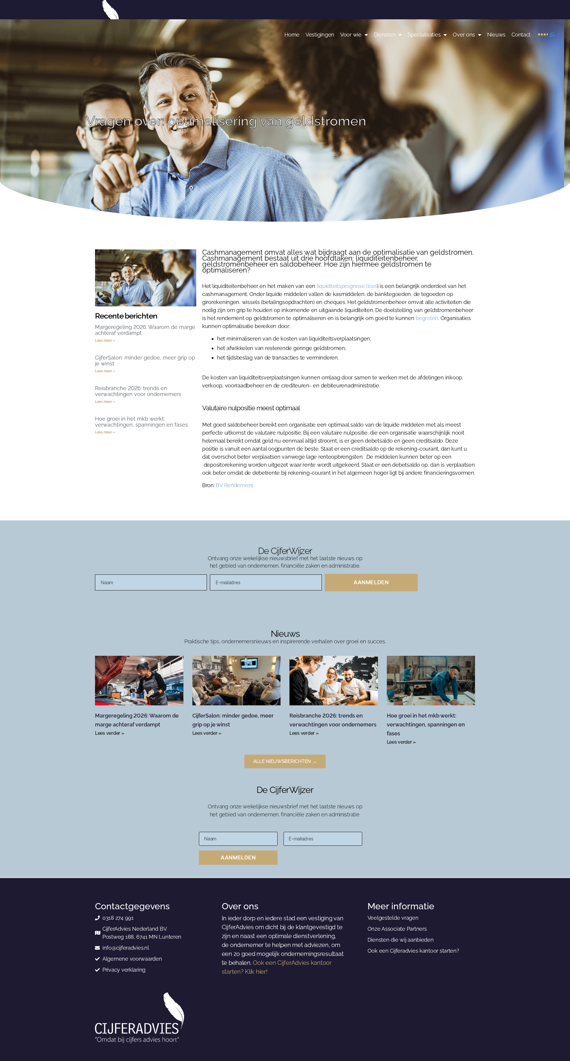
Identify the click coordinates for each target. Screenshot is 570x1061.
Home (292, 34)
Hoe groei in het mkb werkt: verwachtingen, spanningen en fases (141, 422)
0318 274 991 (118, 918)
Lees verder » (109, 733)
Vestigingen (319, 34)
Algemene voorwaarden (132, 959)
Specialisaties (424, 34)
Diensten (385, 34)
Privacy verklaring (123, 970)
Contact (521, 34)
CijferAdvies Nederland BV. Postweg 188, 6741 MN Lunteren (141, 933)
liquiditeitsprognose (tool (347, 286)
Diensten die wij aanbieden (401, 940)
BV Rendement (234, 485)
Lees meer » (105, 340)
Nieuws (496, 34)
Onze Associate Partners (397, 929)
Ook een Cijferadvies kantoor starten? (413, 951)
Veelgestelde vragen (393, 918)
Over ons (464, 34)
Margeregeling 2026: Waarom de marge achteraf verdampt (145, 330)
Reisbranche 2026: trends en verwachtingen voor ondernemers (138, 391)
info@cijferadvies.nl (125, 948)
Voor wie (351, 34)
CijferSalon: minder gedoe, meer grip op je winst (145, 360)
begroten (427, 318)
